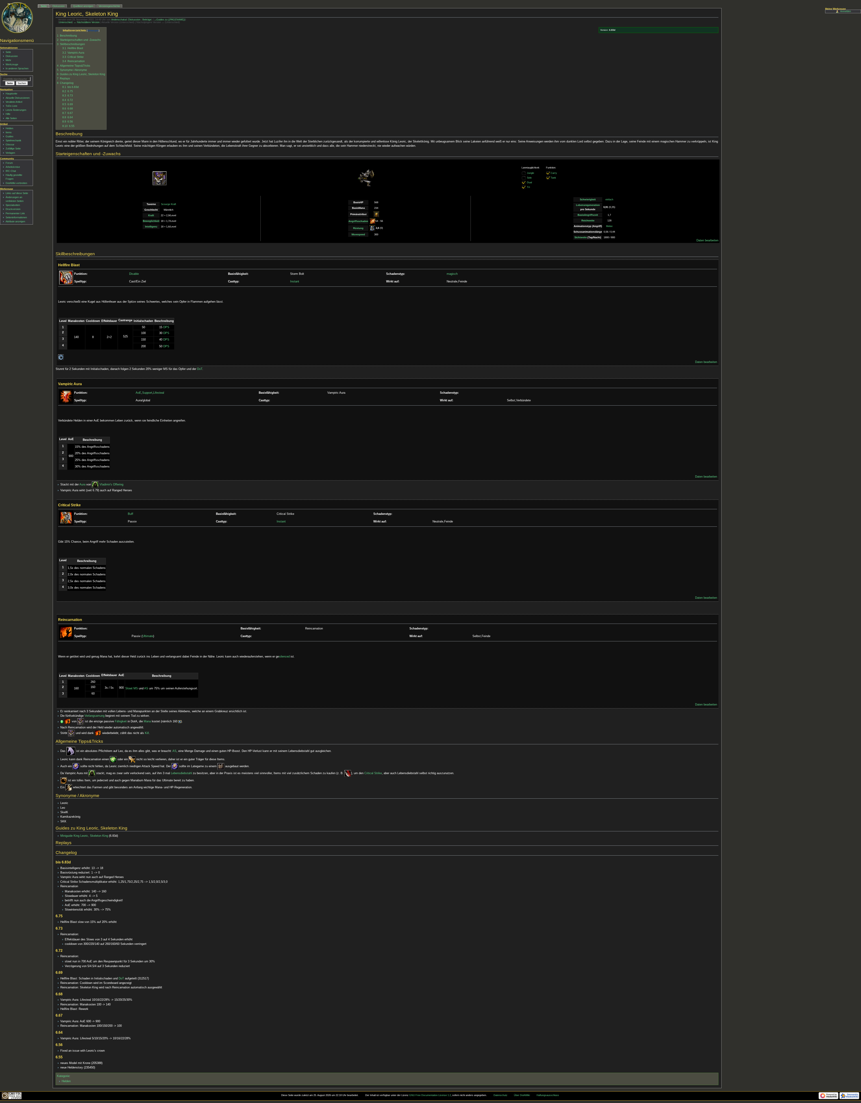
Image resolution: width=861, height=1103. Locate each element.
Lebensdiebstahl (181, 773)
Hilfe (8, 114)
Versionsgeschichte (109, 6)
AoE (138, 392)
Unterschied (65, 22)
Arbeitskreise (13, 167)
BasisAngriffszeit (588, 215)
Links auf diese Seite (17, 193)
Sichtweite (580, 237)
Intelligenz (151, 226)
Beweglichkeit (151, 221)
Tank (553, 177)
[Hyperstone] (76, 766)
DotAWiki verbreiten (16, 183)
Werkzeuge (12, 64)
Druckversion (13, 209)
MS (135, 688)
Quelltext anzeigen (83, 6)
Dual (529, 182)
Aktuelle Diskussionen (18, 97)
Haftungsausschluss (548, 1095)
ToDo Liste (11, 106)
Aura (82, 484)
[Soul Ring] (63, 780)
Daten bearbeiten (707, 240)
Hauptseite (11, 93)
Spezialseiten (13, 205)
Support (147, 392)
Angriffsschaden (358, 221)
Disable (134, 273)
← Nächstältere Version (87, 22)
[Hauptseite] (17, 18)
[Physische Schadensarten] (372, 221)
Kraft (151, 215)
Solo (529, 177)
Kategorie (63, 1076)
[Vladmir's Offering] (95, 484)
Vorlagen (10, 152)
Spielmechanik (13, 140)
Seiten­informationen (16, 217)
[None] (524, 182)
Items (9, 132)
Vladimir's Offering (111, 484)
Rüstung (358, 228)
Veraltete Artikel (14, 101)
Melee (609, 226)
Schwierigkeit (588, 199)
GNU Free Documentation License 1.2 (430, 1095)
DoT (199, 369)
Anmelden (845, 11)
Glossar (10, 144)
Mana (147, 721)
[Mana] (179, 721)
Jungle (530, 173)
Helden (66, 1081)
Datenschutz (500, 1095)
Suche (3, 74)
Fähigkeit (121, 721)
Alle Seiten (11, 118)
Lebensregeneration (588, 205)
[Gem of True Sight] (113, 759)
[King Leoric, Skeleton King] (80, 721)
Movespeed (358, 234)
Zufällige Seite (13, 148)
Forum (9, 163)
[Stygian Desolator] (347, 773)
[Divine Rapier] (132, 759)
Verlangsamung (94, 715)
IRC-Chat (11, 171)
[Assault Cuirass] (220, 766)
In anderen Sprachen (17, 68)
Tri (528, 187)
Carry (554, 173)
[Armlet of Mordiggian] (70, 751)
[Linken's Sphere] (61, 357)
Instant (294, 281)
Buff (130, 513)
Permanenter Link (15, 213)
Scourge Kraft (168, 204)
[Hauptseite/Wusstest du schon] (61, 721)
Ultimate (147, 636)
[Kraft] (376, 214)
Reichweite (587, 220)
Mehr (8, 60)
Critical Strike (373, 773)
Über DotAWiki (522, 1095)
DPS (166, 327)
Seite (44, 6)
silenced (284, 656)
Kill (147, 733)
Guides (9, 136)
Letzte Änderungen (16, 110)
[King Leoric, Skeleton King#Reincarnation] (67, 721)
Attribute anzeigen (15, 221)
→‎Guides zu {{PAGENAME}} (169, 19)
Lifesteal (158, 392)
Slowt (129, 688)
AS (146, 688)
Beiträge (146, 19)
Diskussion (134, 19)
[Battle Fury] (68, 787)
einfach (609, 199)
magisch (452, 273)
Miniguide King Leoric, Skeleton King (84, 835)
